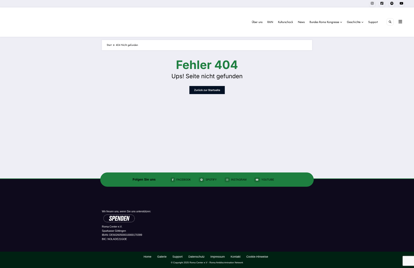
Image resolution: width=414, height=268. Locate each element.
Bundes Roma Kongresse (324, 22)
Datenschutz (196, 256)
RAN (270, 22)
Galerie (162, 256)
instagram (238, 179)
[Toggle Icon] (399, 22)
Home (147, 256)
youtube (267, 179)
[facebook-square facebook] (382, 4)
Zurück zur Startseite (207, 90)
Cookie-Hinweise (257, 256)
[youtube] (401, 4)
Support (373, 22)
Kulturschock (285, 22)
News (301, 22)
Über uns (257, 22)
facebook (183, 179)
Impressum (217, 256)
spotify (211, 179)
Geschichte (353, 22)
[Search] (390, 21)
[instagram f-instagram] (372, 4)
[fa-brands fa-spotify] (391, 4)
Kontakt (235, 256)
